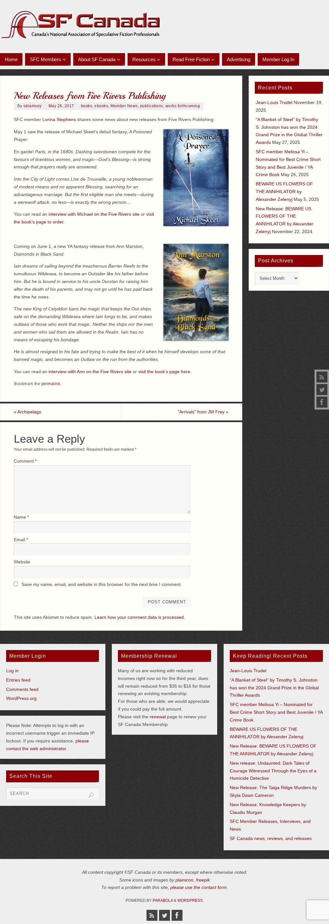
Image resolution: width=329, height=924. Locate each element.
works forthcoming (182, 106)
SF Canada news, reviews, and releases (271, 838)
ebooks (101, 106)
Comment (25, 461)
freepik (203, 879)
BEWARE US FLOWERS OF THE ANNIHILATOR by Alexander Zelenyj (284, 191)
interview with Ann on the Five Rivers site (90, 371)
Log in (12, 670)
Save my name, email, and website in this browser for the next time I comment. (102, 584)
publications (151, 106)
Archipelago (27, 411)
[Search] (91, 795)
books (87, 106)
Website (22, 561)
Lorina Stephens (59, 119)
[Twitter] (321, 389)
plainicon (184, 879)
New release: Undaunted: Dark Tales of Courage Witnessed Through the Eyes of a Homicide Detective (273, 770)
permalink (50, 384)
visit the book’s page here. (164, 371)
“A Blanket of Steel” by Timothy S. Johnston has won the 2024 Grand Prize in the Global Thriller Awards (274, 687)
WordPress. (190, 900)
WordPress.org (21, 698)
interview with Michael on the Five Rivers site (94, 214)
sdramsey (32, 106)
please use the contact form (198, 887)
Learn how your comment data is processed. (139, 617)
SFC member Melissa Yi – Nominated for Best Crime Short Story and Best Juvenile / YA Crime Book (276, 712)
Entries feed (18, 680)
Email (21, 539)
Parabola (163, 900)
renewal (158, 716)
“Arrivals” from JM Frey (203, 411)
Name (21, 517)
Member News (124, 106)
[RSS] (321, 377)
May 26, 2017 (61, 106)
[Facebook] (321, 402)
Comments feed (22, 689)
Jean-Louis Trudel (274, 102)
